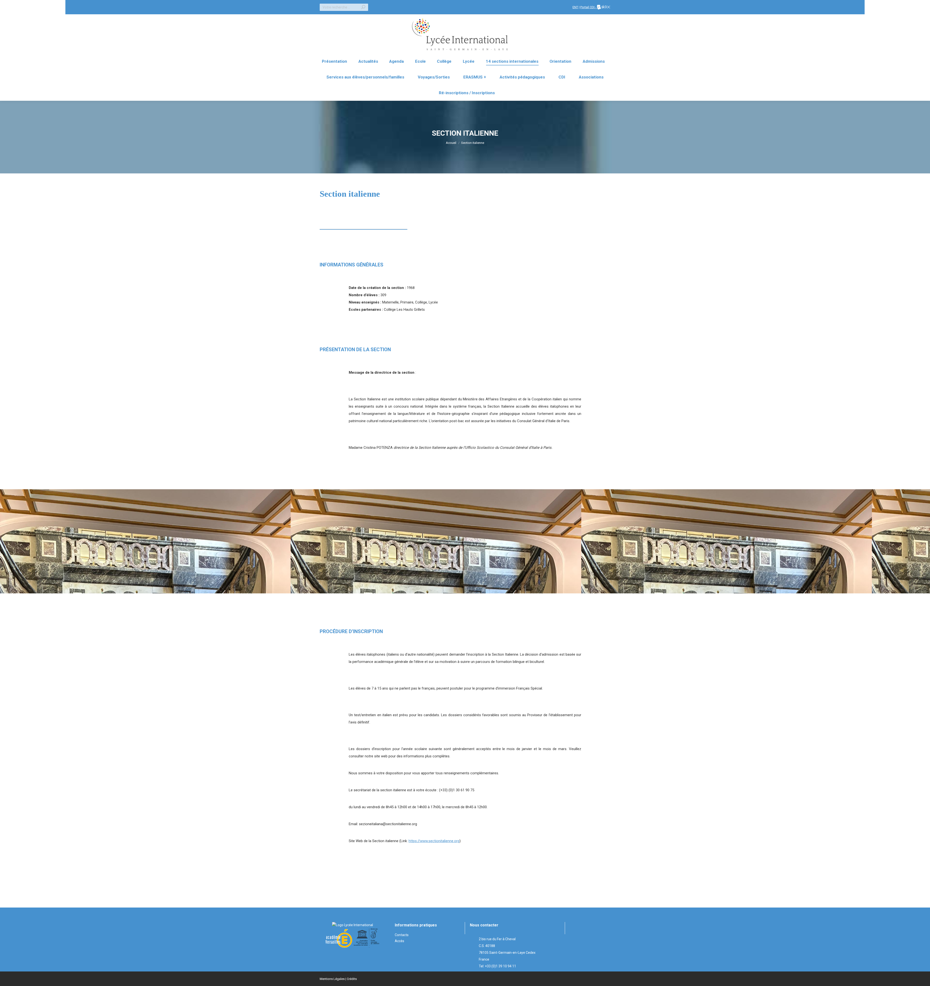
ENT (575, 7)
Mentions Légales (332, 979)
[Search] (363, 7)
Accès (399, 941)
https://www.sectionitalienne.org (434, 841)
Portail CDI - (588, 7)
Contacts (402, 935)
